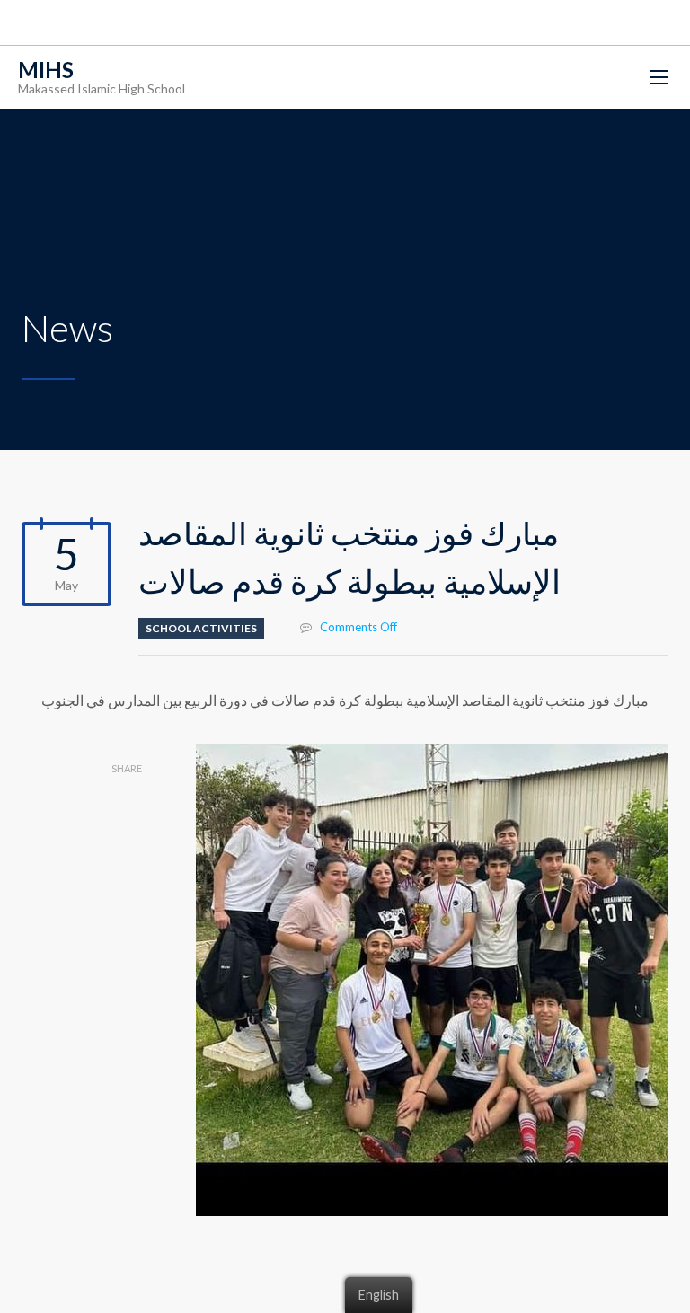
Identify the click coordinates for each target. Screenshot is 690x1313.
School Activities (201, 628)
